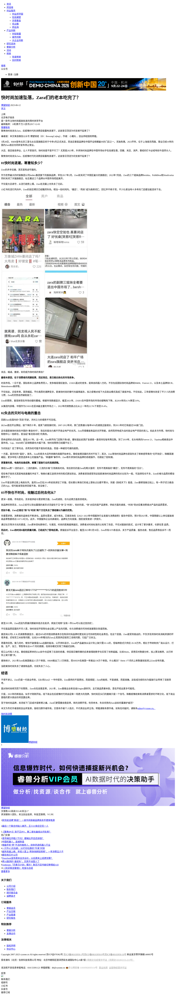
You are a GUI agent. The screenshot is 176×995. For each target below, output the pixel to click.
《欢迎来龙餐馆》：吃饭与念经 (18, 868)
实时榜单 (16, 60)
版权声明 (11, 946)
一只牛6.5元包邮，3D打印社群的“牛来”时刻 (23, 848)
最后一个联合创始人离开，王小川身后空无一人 (25, 826)
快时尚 (4, 714)
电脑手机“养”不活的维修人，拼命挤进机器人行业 (26, 845)
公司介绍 (11, 886)
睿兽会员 (11, 908)
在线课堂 (16, 17)
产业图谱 (11, 915)
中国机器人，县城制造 (13, 842)
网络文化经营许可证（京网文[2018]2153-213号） (110, 960)
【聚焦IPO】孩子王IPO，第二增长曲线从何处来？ (26, 832)
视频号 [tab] (4, 982)
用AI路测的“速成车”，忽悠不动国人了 (20, 861)
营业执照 (103, 968)
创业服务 (11, 10)
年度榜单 (16, 57)
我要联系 (5, 127)
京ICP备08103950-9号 (94, 954)
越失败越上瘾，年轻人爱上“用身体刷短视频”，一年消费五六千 (33, 851)
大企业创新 (17, 40)
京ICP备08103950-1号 (73, 954)
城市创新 (16, 37)
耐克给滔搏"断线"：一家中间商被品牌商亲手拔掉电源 (28, 820)
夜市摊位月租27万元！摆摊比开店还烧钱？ (23, 838)
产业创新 (11, 30)
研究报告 (11, 918)
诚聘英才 (11, 896)
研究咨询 (11, 44)
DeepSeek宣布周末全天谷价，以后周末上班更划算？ (27, 858)
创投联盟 (16, 34)
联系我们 (11, 889)
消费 (10, 714)
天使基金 (16, 20)
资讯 (9, 4)
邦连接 (10, 7)
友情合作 (11, 933)
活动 (9, 50)
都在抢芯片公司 (10, 855)
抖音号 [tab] (4, 989)
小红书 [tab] (4, 986)
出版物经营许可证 (118, 968)
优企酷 (15, 24)
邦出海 (15, 27)
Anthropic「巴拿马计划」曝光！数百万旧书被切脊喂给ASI (30, 865)
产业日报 (11, 911)
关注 (3, 108)
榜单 (9, 53)
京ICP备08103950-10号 (115, 954)
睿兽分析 (11, 47)
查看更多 (5, 871)
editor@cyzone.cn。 (147, 708)
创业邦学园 (17, 14)
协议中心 (11, 949)
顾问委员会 (12, 893)
